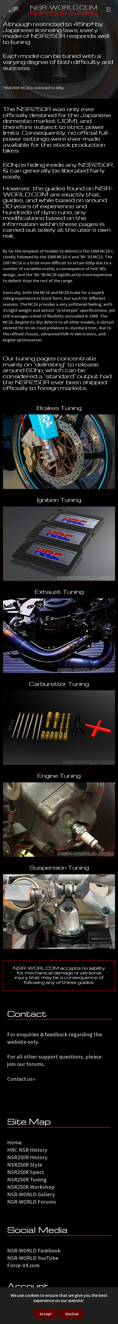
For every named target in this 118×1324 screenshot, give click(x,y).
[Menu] (108, 9)
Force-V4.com (23, 1265)
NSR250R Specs (25, 1171)
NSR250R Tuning (27, 1179)
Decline (71, 1313)
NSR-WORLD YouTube (32, 1257)
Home (14, 1142)
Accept (46, 1313)
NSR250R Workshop (31, 1186)
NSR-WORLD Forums (31, 1201)
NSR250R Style (24, 1164)
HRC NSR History (27, 1149)
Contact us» (21, 1078)
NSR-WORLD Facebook (34, 1250)
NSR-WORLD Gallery (31, 1194)
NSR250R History (27, 1157)
